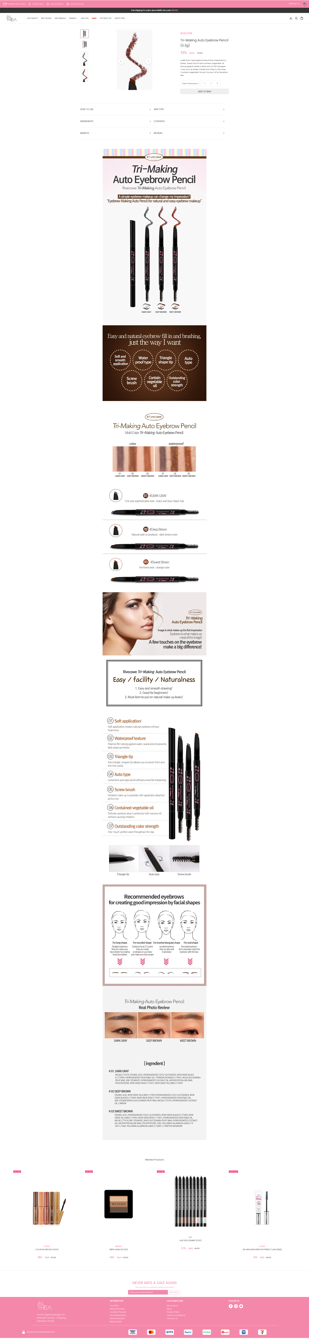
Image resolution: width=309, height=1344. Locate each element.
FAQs (169, 1308)
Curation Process (118, 1312)
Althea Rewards (117, 1318)
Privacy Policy (173, 1312)
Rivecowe (186, 33)
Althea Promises (117, 1308)
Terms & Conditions (176, 1315)
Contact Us (172, 1318)
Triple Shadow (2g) (118, 1249)
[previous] (121, 61)
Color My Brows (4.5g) (46, 1249)
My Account (172, 1305)
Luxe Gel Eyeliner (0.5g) (190, 1240)
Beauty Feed (116, 1321)
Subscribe (173, 1292)
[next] (148, 61)
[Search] (296, 18)
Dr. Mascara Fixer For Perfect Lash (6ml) (262, 1249)
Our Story (114, 1305)
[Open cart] (302, 18)
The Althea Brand (118, 1315)
